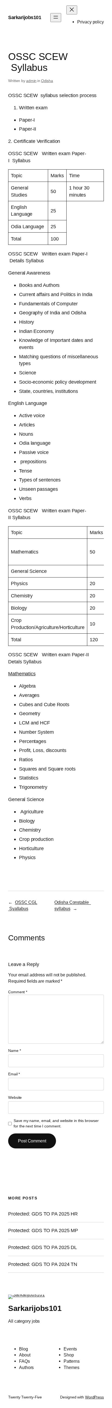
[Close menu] (71, 9)
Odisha (47, 81)
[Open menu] (55, 17)
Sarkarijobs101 (24, 17)
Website (15, 1097)
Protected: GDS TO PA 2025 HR (43, 1214)
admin (31, 81)
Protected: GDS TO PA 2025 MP (43, 1230)
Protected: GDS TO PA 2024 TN (42, 1264)
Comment (17, 992)
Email (14, 1074)
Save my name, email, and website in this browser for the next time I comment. (56, 1123)
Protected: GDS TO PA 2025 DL (42, 1247)
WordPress (94, 1397)
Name (14, 1050)
